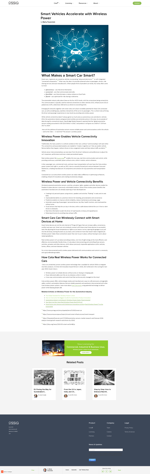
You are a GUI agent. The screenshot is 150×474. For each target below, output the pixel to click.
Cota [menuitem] (56, 3)
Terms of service (130, 432)
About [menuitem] (95, 3)
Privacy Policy (129, 428)
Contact (137, 3)
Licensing (91, 432)
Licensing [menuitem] (68, 3)
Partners (91, 436)
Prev (33, 470)
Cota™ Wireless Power (84, 469)
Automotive (74, 469)
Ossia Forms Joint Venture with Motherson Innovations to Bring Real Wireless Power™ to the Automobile (74, 305)
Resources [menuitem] (82, 3)
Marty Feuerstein (49, 22)
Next (119, 470)
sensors (67, 469)
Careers (109, 432)
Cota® (91, 428)
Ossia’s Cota (60, 158)
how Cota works (77, 285)
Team (108, 428)
